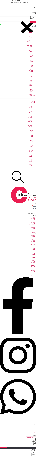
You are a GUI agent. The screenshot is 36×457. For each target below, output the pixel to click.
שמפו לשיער (31, 58)
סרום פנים (30, 44)
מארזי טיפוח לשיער (31, 71)
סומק (31, 83)
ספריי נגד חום (31, 72)
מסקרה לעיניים (30, 77)
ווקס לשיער (32, 66)
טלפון (35, 425)
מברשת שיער (31, 68)
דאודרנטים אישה (30, 109)
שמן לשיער (32, 64)
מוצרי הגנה (32, 124)
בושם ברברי (33, 271)
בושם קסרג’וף (33, 257)
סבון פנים (31, 34)
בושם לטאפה (33, 259)
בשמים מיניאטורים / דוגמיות (31, 245)
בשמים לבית (33, 248)
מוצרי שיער (33, 129)
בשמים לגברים (33, 28)
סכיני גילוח (30, 37)
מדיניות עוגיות (2, 447)
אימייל (35, 423)
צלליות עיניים (30, 75)
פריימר (31, 153)
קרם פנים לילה (28, 41)
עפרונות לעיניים (30, 149)
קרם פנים (31, 39)
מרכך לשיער (31, 60)
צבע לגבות (30, 164)
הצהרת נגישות (33, 229)
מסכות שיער (30, 51)
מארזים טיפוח (30, 52)
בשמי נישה (33, 29)
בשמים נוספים (33, 249)
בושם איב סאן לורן (32, 272)
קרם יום (29, 40)
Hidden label (31, 16)
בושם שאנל (33, 267)
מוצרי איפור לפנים (31, 78)
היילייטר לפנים (30, 154)
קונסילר (31, 76)
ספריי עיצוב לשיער (31, 70)
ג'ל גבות (31, 163)
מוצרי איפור (33, 144)
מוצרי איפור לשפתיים (30, 86)
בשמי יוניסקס (33, 237)
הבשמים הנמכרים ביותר (32, 244)
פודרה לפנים (30, 84)
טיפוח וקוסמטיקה (33, 30)
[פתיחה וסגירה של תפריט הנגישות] (35, 434)
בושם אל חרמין (33, 262)
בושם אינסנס (33, 266)
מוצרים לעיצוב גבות (31, 90)
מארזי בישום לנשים (32, 95)
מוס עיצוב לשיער (31, 69)
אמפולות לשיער (31, 134)
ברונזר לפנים (30, 36)
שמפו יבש (31, 59)
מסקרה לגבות (30, 93)
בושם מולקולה (33, 264)
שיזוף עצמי (30, 54)
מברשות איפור (30, 85)
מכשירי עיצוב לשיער (31, 139)
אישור (6, 447)
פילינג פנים (30, 32)
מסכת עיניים (30, 57)
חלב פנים (31, 33)
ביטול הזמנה (33, 228)
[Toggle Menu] (35, 27)
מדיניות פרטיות (33, 227)
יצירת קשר (33, 217)
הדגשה (31, 80)
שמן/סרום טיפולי (30, 49)
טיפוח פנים (32, 31)
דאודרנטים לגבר (30, 110)
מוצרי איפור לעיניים (31, 73)
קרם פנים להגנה (28, 42)
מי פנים (31, 105)
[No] (35, 448)
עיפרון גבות (30, 91)
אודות (34, 216)
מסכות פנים (30, 56)
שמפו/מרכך (30, 50)
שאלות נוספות (33, 218)
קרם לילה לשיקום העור (29, 45)
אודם (31, 158)
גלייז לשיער (32, 63)
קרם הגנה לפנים (30, 125)
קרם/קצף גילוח (30, 119)
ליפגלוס (31, 159)
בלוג (34, 219)
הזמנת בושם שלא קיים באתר (31, 224)
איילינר (31, 74)
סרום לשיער (31, 62)
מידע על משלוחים (32, 226)
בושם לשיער (31, 67)
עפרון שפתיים (30, 88)
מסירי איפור (30, 35)
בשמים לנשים (33, 100)
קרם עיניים (29, 114)
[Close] (35, 96)
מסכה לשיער (31, 61)
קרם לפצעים (28, 115)
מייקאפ (31, 81)
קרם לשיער (32, 65)
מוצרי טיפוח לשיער (31, 120)
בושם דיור (33, 261)
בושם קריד (33, 260)
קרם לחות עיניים (30, 46)
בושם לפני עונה (33, 247)
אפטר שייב (30, 47)
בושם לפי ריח (33, 252)
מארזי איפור (30, 94)
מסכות (32, 55)
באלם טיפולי (30, 89)
